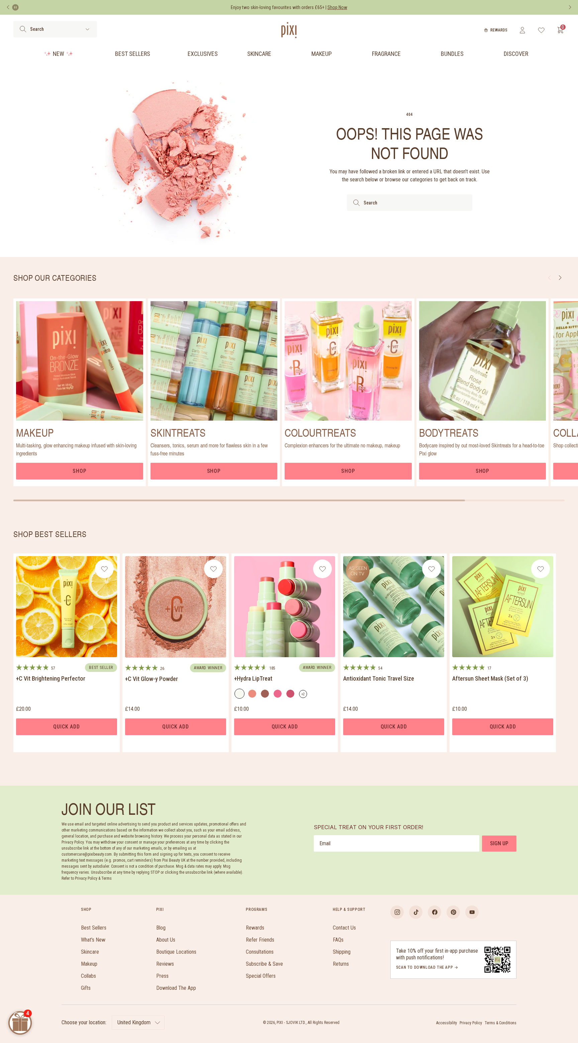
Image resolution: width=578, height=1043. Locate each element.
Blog (161, 928)
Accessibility (446, 1023)
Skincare (259, 53)
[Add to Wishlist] (104, 569)
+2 (304, 695)
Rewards (498, 30)
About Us (165, 940)
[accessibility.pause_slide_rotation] (15, 7)
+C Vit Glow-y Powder (151, 678)
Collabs (88, 976)
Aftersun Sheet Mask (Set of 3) (490, 678)
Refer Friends (260, 940)
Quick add (66, 726)
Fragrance (386, 53)
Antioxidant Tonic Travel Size (378, 678)
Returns (341, 964)
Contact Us (344, 928)
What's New (93, 940)
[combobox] (409, 202)
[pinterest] (453, 912)
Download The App (176, 988)
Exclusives (203, 53)
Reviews (165, 964)
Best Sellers (132, 53)
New (58, 53)
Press (162, 976)
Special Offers (261, 976)
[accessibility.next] (570, 7)
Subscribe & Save (264, 964)
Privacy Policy (471, 1023)
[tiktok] (415, 912)
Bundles (452, 53)
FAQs (338, 940)
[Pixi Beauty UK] (289, 30)
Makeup (321, 53)
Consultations (260, 952)
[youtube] (472, 912)
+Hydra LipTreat (253, 678)
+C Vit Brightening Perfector (50, 678)
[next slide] (560, 277)
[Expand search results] (87, 29)
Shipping (342, 952)
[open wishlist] (541, 30)
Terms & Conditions (500, 1023)
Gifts (86, 988)
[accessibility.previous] (8, 7)
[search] (23, 29)
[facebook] (434, 912)
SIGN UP (499, 843)
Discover (516, 53)
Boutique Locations (176, 952)
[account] (522, 30)
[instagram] (397, 912)
